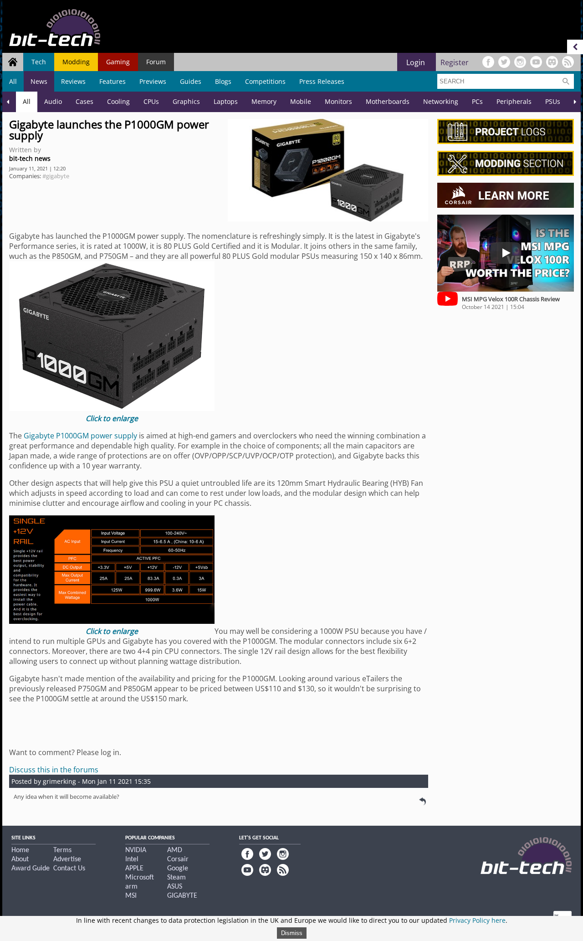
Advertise (67, 859)
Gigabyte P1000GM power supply (80, 436)
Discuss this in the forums (53, 770)
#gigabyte (55, 176)
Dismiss (291, 933)
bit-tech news (30, 158)
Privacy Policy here (477, 920)
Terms (62, 850)
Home (20, 850)
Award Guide (30, 868)
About (20, 859)
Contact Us (69, 868)
